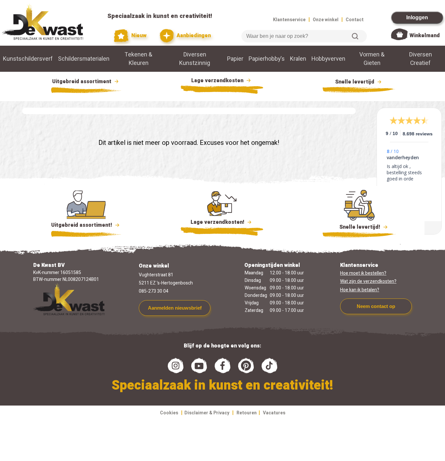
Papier (235, 58)
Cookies (169, 412)
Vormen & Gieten (371, 58)
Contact (355, 19)
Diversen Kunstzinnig (194, 58)
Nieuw (138, 35)
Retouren (247, 412)
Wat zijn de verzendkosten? (368, 281)
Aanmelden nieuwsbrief (175, 308)
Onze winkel (325, 19)
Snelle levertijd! (355, 227)
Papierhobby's (267, 58)
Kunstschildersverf (28, 58)
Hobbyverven (328, 58)
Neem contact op (376, 306)
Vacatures (274, 412)
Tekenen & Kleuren (138, 58)
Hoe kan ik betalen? (359, 289)
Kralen (298, 58)
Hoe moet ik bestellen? (363, 273)
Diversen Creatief (420, 58)
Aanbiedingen (193, 35)
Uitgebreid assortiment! (82, 225)
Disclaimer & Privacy (206, 412)
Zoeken (355, 36)
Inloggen (417, 17)
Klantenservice (289, 19)
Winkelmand (424, 35)
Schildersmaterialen (83, 58)
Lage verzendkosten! (218, 222)
